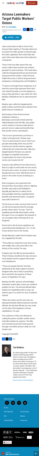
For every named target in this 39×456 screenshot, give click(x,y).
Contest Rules (8, 420)
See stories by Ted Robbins (23, 380)
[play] (3, 453)
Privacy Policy (24, 412)
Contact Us (23, 420)
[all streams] (36, 453)
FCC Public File (8, 412)
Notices (22, 416)
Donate (32, 3)
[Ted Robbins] (6, 350)
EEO (5, 416)
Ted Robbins (12, 27)
